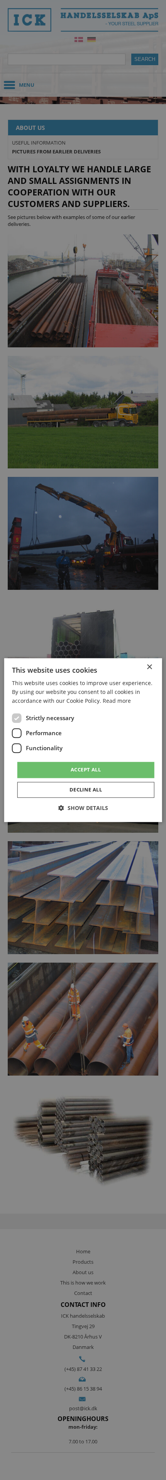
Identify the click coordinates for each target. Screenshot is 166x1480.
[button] (83, 807)
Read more (117, 700)
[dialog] (83, 740)
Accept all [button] (86, 769)
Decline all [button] (85, 789)
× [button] (149, 667)
